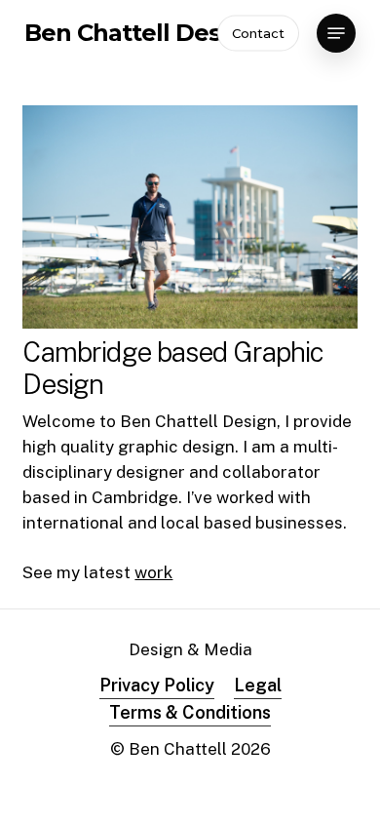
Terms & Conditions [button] (190, 712)
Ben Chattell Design (140, 33)
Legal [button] (258, 685)
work (153, 572)
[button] (336, 33)
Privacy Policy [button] (156, 685)
